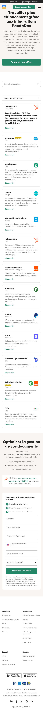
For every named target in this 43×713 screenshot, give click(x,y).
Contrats (5, 632)
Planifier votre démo (21, 571)
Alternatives (27, 638)
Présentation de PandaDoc (31, 615)
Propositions (6, 615)
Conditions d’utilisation (15, 579)
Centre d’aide (14, 2)
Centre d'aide (27, 623)
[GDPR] (24, 683)
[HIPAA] (15, 683)
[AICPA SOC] (19, 683)
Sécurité (5, 660)
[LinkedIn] (11, 701)
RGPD (21, 695)
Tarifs (4, 656)
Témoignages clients (29, 627)
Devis (4, 623)
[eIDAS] (29, 683)
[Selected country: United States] (8, 545)
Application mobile (8, 664)
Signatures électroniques (10, 619)
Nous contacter (28, 660)
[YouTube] (31, 701)
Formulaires (6, 627)
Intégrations (27, 642)
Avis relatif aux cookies (10, 695)
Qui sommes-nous (28, 656)
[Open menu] (39, 7)
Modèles (25, 619)
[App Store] (30, 675)
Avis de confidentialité (14, 693)
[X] (21, 701)
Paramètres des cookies (32, 695)
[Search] (38, 84)
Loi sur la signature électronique (29, 633)
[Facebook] (16, 701)
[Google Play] (14, 675)
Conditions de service (29, 693)
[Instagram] (26, 701)
